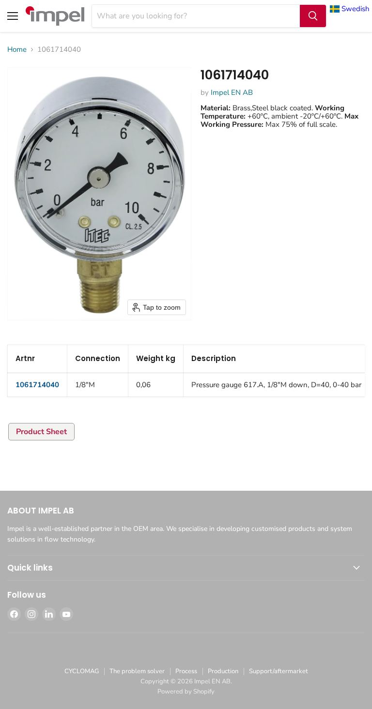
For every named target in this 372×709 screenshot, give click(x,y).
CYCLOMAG (81, 671)
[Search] (313, 16)
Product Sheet (41, 431)
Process (186, 671)
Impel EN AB (232, 92)
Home (17, 49)
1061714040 (37, 385)
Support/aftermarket (278, 671)
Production (223, 671)
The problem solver (137, 671)
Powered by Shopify (186, 691)
